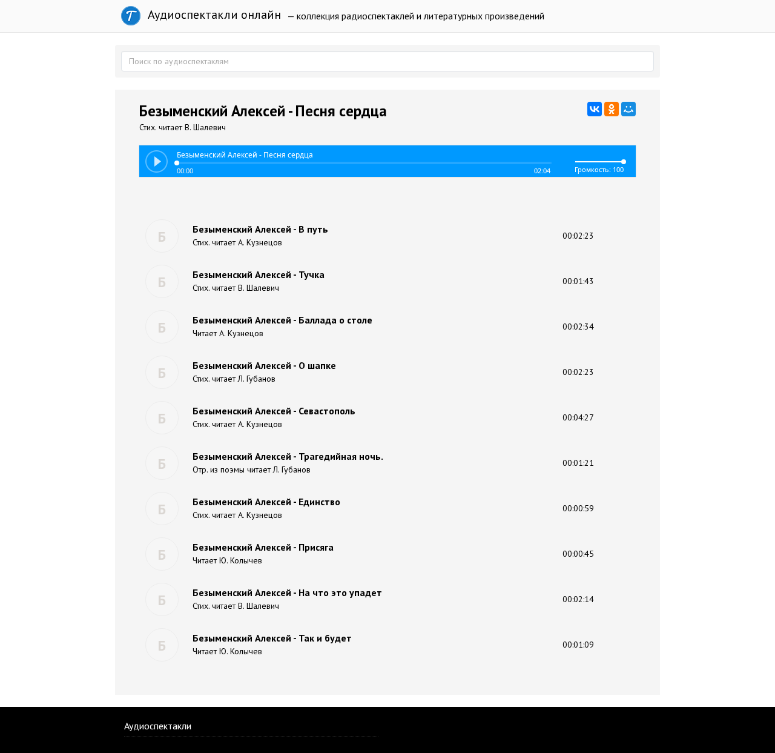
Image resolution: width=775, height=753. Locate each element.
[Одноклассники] (611, 109)
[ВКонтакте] (594, 109)
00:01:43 (578, 281)
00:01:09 (578, 644)
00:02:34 (578, 326)
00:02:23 (578, 235)
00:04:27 (578, 417)
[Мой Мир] (628, 109)
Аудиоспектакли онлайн (213, 14)
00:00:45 (578, 553)
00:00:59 (578, 508)
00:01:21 (578, 462)
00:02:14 (578, 599)
